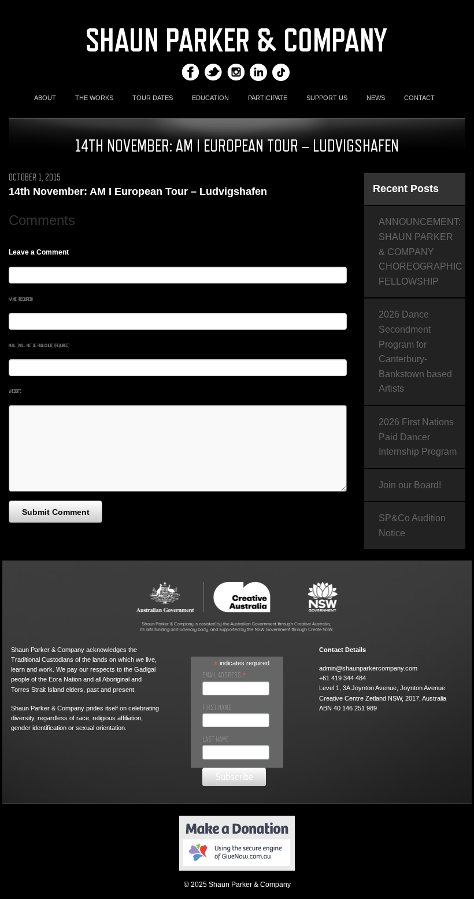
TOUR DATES (152, 97)
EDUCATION (210, 97)
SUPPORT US (326, 97)
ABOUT (45, 97)
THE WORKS (94, 97)
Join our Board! (410, 485)
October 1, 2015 (35, 177)
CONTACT (419, 97)
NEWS (375, 97)
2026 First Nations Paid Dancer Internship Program (418, 436)
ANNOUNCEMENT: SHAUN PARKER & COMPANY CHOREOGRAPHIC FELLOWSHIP (420, 251)
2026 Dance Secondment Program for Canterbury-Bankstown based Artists (415, 351)
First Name (216, 707)
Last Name (215, 739)
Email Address (224, 675)
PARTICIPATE (267, 97)
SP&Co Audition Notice (412, 525)
